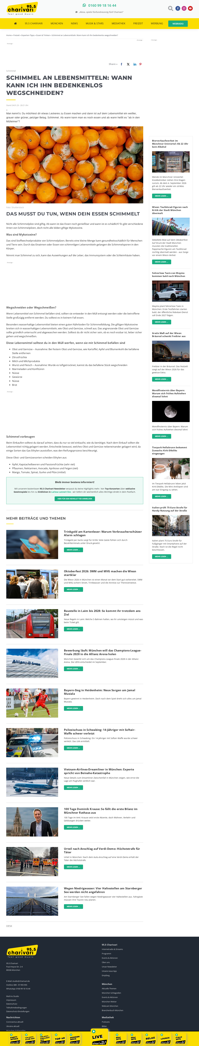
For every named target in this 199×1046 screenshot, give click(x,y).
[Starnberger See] (32, 888)
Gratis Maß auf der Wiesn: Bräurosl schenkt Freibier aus (168, 335)
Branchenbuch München (112, 1010)
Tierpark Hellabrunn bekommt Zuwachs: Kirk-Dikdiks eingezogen (169, 450)
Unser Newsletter (109, 966)
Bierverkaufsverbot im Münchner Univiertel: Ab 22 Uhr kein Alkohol (170, 143)
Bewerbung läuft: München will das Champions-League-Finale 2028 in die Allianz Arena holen (102, 652)
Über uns (106, 962)
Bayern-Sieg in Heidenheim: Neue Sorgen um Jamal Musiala (99, 692)
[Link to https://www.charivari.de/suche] (170, 8)
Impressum (11, 1000)
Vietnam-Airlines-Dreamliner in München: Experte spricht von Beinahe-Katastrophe (99, 771)
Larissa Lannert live (61, 491)
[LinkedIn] (134, 64)
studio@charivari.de (21, 981)
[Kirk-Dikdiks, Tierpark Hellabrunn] (171, 459)
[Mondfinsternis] (171, 402)
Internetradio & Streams (112, 949)
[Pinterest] (140, 64)
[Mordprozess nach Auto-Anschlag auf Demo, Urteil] (32, 848)
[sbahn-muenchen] (32, 610)
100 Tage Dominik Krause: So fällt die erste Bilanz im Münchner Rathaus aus (101, 811)
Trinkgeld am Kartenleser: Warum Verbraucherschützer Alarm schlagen (103, 533)
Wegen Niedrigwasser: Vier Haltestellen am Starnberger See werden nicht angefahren (103, 890)
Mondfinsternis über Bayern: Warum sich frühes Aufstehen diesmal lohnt (169, 393)
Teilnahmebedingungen (16, 1007)
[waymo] (171, 281)
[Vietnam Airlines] (32, 769)
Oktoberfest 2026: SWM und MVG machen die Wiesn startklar (100, 573)
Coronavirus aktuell (14, 1022)
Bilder (104, 1026)
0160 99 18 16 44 (23, 988)
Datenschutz (11, 1003)
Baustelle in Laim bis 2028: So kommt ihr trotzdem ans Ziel (102, 612)
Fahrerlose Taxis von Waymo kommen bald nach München (168, 274)
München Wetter (109, 1001)
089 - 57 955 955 (20, 985)
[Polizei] (32, 729)
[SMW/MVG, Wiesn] (32, 570)
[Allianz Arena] (32, 650)
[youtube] (190, 8)
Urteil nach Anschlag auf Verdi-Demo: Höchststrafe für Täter (102, 850)
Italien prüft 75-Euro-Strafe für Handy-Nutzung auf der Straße (169, 509)
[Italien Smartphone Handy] (171, 516)
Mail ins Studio (12, 996)
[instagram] (184, 8)
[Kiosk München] (171, 152)
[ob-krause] (32, 808)
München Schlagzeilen (111, 993)
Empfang (106, 975)
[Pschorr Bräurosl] (171, 342)
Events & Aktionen (110, 958)
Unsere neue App (109, 971)
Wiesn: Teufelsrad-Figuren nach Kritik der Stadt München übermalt (170, 210)
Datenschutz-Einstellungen (17, 1011)
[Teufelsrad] (171, 219)
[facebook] (177, 8)
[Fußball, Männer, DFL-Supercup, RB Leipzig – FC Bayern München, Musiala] (32, 689)
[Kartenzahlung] (32, 531)
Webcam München (110, 1006)
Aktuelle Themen (109, 988)
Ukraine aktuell (12, 1026)
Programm (106, 953)
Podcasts (106, 1022)
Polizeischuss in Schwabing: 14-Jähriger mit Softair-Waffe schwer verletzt (99, 731)
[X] (127, 64)
